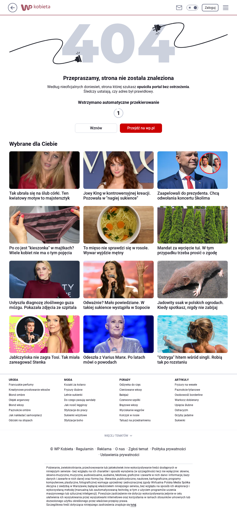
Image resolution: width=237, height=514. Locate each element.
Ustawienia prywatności (119, 455)
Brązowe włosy (128, 405)
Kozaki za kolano (75, 384)
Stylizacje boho (73, 420)
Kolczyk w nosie (129, 415)
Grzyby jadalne (184, 415)
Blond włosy (16, 405)
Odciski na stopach (21, 420)
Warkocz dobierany (187, 400)
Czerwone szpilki (129, 400)
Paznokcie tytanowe (187, 389)
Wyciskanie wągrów (131, 410)
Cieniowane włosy (130, 389)
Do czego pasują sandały (80, 400)
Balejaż (123, 395)
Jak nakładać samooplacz (25, 415)
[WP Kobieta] (39, 7)
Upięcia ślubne (184, 405)
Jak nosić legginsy (75, 405)
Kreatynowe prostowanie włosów (29, 389)
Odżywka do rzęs (129, 384)
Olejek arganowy (19, 400)
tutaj (133, 504)
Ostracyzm (181, 410)
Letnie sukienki (73, 395)
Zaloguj (210, 8)
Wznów (96, 128)
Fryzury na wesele (186, 384)
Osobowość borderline (189, 395)
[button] (192, 7)
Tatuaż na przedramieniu (135, 420)
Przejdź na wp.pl (141, 128)
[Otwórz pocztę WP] (179, 7)
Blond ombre (17, 395)
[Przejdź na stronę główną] (12, 11)
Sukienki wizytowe (75, 415)
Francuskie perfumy (21, 384)
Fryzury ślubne (73, 389)
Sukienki (180, 420)
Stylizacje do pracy (75, 410)
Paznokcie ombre (20, 410)
